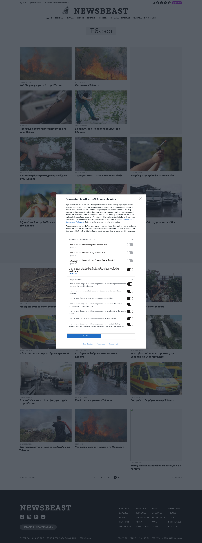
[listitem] (101, 239)
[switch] (130, 244)
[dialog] (101, 271)
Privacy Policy (114, 344)
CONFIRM (84, 336)
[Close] (141, 199)
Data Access (101, 344)
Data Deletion (88, 344)
